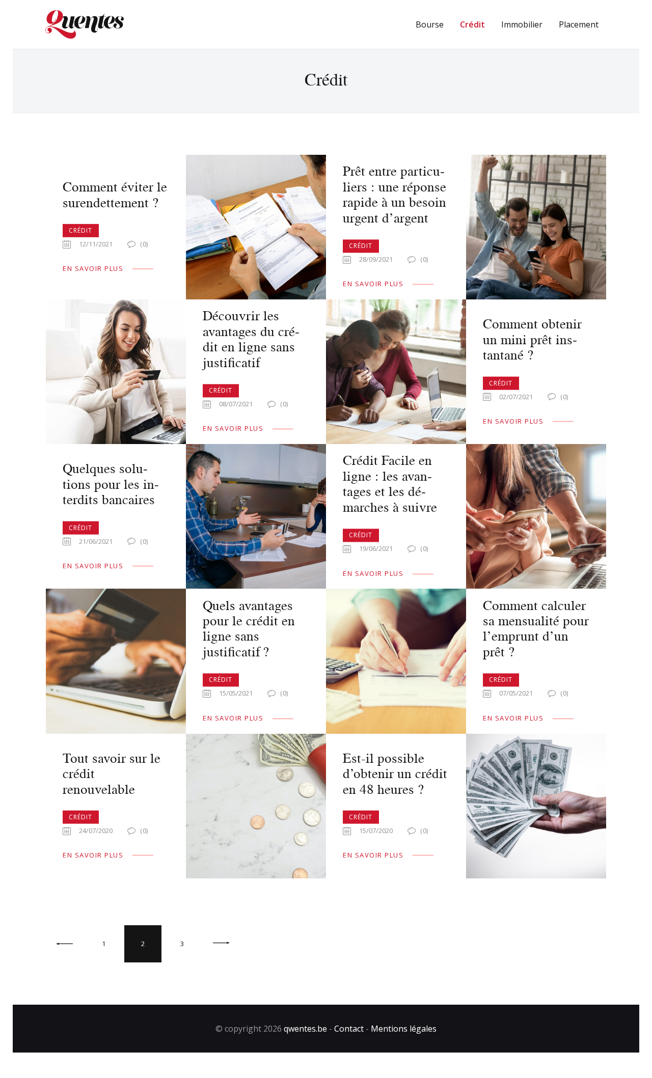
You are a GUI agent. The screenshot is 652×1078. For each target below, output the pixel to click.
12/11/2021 (96, 243)
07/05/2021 (516, 693)
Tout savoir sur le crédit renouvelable (111, 773)
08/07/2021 (236, 404)
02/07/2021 (516, 396)
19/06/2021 (376, 549)
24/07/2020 (96, 830)
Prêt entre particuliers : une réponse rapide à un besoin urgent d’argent (394, 194)
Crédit (81, 230)
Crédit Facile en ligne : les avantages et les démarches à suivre (390, 484)
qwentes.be (305, 1028)
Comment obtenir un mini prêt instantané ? (532, 339)
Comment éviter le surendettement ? (115, 194)
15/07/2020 (376, 830)
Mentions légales (404, 1028)
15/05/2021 (236, 693)
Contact (349, 1028)
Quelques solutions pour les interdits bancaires (111, 483)
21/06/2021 (96, 541)
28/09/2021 (376, 259)
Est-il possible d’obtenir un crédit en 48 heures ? (395, 773)
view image (256, 227)
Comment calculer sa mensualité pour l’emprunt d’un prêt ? (536, 628)
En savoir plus (93, 268)
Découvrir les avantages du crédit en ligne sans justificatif (251, 339)
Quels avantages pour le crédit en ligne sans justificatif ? (249, 628)
